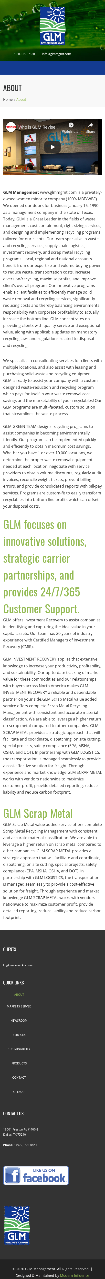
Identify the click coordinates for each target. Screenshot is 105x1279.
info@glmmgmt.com (56, 54)
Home (8, 99)
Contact (19, 1077)
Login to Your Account (18, 965)
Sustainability (19, 1049)
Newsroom (19, 1020)
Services (19, 1035)
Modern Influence (74, 1275)
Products (19, 1063)
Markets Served (19, 1006)
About (19, 995)
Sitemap (19, 1092)
